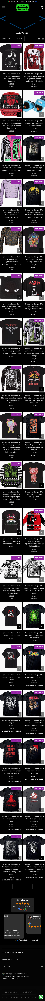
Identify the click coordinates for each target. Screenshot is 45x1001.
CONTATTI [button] (6, 966)
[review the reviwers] (17, 923)
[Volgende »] (30, 886)
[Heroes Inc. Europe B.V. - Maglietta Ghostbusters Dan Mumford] (34, 616)
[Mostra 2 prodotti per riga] (43, 38)
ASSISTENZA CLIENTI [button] (10, 959)
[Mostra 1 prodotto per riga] (39, 38)
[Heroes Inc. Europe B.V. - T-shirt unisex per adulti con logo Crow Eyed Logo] (11, 332)
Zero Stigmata (10, 997)
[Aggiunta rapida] (41, 203)
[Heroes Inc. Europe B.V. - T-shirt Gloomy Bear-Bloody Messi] (34, 475)
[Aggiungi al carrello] (19, 67)
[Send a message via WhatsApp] (41, 997)
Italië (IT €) (27, 992)
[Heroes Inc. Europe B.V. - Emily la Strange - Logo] (11, 616)
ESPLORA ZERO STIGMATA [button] (12, 952)
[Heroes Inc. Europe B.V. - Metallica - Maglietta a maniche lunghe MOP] (11, 522)
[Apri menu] (5, 7)
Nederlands (9, 992)
